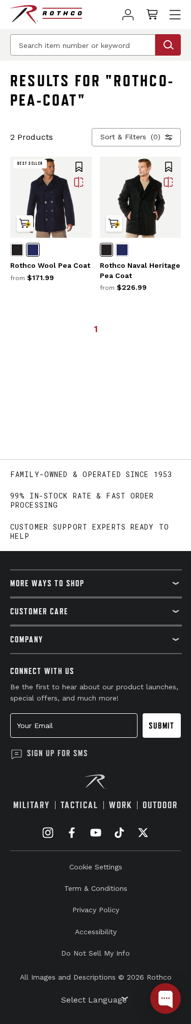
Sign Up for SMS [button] (57, 753)
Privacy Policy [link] (95, 910)
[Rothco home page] (46, 14)
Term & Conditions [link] (95, 888)
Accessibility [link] (96, 932)
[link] (128, 14)
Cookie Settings (95, 867)
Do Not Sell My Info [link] (95, 953)
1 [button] (96, 328)
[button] (79, 168)
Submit (162, 725)
